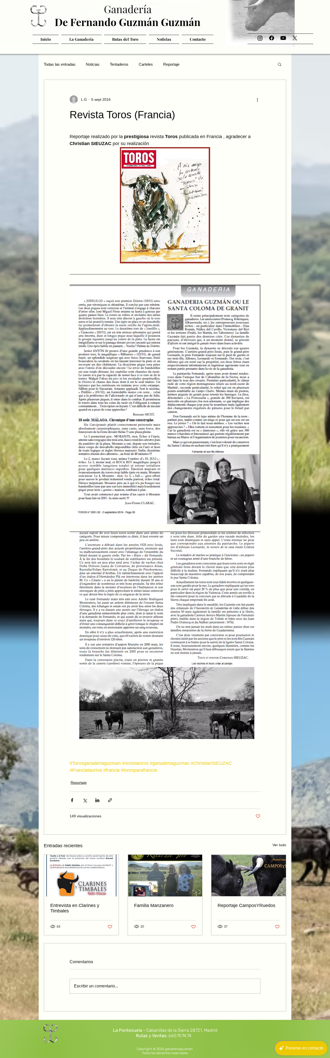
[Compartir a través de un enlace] (110, 800)
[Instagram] (260, 38)
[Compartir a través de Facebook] (72, 800)
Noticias (93, 64)
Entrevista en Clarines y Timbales (74, 908)
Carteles (146, 64)
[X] (295, 38)
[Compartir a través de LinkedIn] (97, 800)
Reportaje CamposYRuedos (246, 905)
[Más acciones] (257, 99)
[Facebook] (271, 38)
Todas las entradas (60, 64)
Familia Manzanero (154, 905)
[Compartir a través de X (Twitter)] (84, 800)
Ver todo (279, 845)
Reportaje (171, 64)
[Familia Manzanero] (165, 875)
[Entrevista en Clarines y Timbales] (81, 875)
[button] (279, 64)
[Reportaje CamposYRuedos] (248, 875)
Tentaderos (119, 64)
